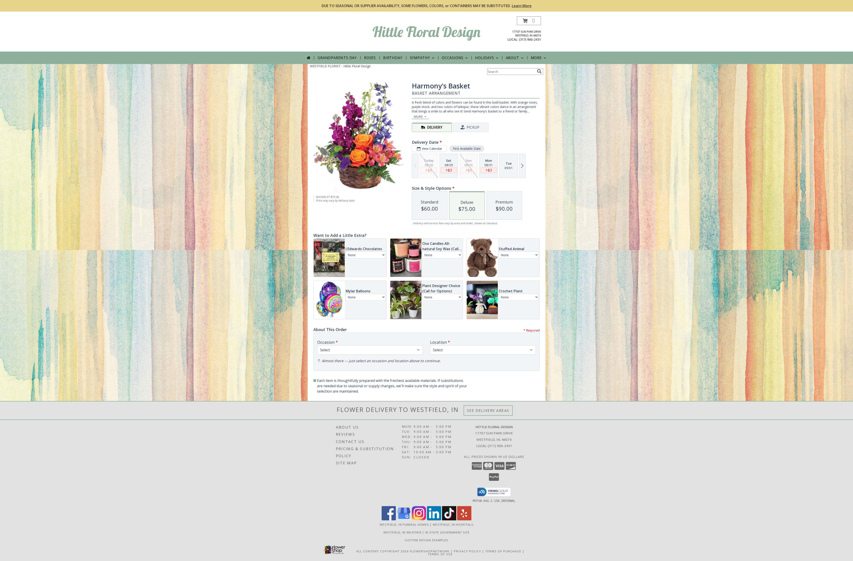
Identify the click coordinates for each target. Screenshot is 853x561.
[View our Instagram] (419, 519)
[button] (529, 20)
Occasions (452, 57)
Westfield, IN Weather (402, 532)
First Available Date (467, 148)
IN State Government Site (447, 532)
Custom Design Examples (426, 540)
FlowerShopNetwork (430, 551)
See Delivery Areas (488, 410)
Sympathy (420, 57)
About (512, 57)
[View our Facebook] (389, 519)
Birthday (392, 57)
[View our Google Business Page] (404, 519)
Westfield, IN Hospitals (453, 525)
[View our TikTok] (449, 519)
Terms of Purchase (503, 551)
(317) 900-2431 (530, 39)
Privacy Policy (467, 551)
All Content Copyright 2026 (382, 551)
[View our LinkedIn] (434, 519)
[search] (539, 71)
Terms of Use (440, 554)
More (536, 57)
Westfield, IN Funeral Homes (404, 525)
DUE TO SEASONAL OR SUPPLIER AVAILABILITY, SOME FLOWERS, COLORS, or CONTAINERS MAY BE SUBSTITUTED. (427, 5)
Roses (370, 57)
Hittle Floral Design (426, 32)
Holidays (484, 57)
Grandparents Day (337, 57)
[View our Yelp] (464, 519)
